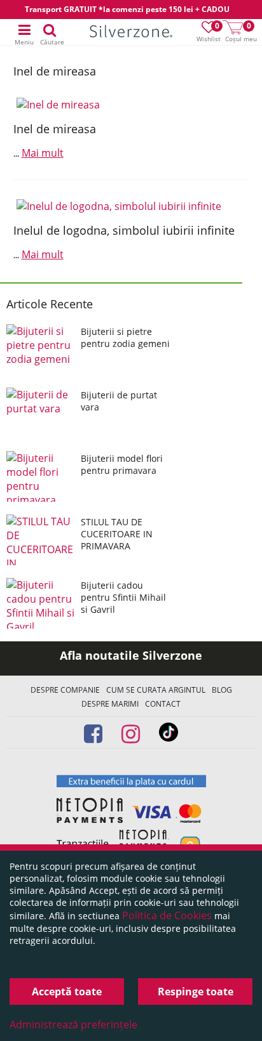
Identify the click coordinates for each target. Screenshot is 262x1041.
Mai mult (43, 153)
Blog (222, 689)
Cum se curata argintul (155, 689)
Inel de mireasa (54, 128)
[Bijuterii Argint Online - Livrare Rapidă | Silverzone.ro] (131, 33)
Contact (163, 703)
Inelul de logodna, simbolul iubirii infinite (124, 230)
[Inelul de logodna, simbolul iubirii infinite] (131, 206)
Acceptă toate (67, 991)
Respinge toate (195, 991)
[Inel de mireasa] (131, 105)
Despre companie (65, 689)
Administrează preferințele (73, 1024)
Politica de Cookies (167, 915)
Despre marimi (110, 703)
